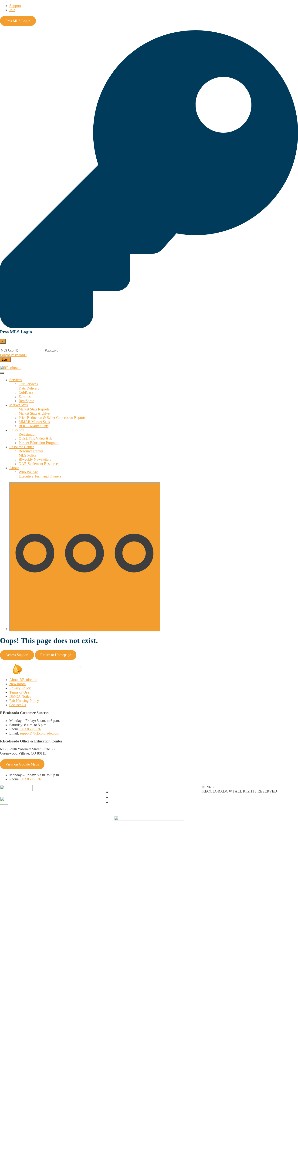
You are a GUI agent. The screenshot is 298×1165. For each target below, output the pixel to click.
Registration (27, 434)
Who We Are (28, 472)
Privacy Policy (20, 688)
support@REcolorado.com (39, 733)
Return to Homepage (55, 655)
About (14, 468)
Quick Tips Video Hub (35, 438)
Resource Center (21, 447)
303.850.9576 (30, 729)
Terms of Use (19, 692)
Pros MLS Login (17, 21)
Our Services (28, 384)
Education (16, 430)
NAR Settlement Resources (39, 464)
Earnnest (25, 397)
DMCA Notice (20, 696)
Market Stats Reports (34, 409)
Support (15, 6)
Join (12, 10)
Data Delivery (29, 388)
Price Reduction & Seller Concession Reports (52, 418)
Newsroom (17, 684)
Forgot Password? (13, 355)
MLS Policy (28, 455)
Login (5, 359)
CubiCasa (26, 392)
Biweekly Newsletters (35, 459)
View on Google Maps (22, 764)
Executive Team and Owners (40, 476)
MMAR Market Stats (34, 422)
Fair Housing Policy (24, 701)
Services (15, 380)
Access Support (16, 655)
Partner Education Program (38, 443)
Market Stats (18, 405)
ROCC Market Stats (33, 426)
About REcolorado (23, 680)
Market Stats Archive (34, 413)
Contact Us (17, 705)
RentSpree (26, 401)
